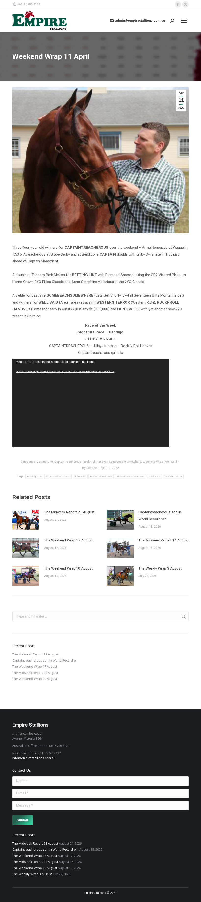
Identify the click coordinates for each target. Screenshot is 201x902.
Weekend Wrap (153, 461)
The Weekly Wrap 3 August (160, 568)
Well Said (170, 461)
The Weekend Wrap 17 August (68, 540)
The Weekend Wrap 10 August (68, 568)
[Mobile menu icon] (184, 20)
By (89, 468)
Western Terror (173, 476)
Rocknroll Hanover (95, 461)
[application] (90, 403)
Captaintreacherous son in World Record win (159, 515)
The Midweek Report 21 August (69, 512)
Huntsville (80, 476)
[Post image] (25, 520)
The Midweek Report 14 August (163, 540)
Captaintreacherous (67, 461)
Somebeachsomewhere (125, 461)
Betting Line (45, 461)
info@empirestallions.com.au (34, 758)
